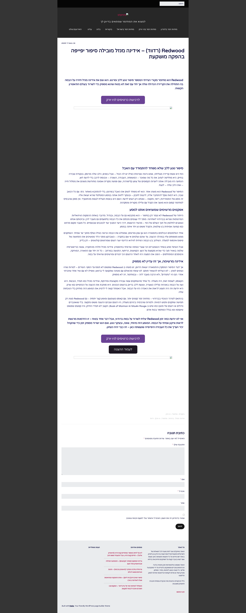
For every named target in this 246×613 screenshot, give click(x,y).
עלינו (90, 29)
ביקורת (181, 414)
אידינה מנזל (180, 418)
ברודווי (171, 418)
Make (72, 606)
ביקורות (108, 29)
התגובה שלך (178, 444)
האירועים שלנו (75, 29)
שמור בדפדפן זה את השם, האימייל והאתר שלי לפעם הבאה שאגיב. (155, 518)
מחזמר (175, 414)
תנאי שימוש (180, 592)
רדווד (152, 418)
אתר (182, 503)
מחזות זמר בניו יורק (147, 29)
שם (182, 479)
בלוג (98, 29)
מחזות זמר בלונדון (169, 29)
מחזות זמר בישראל (125, 29)
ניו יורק (168, 414)
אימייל (181, 491)
